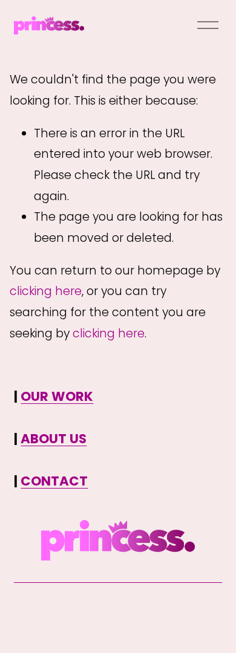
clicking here (46, 291)
